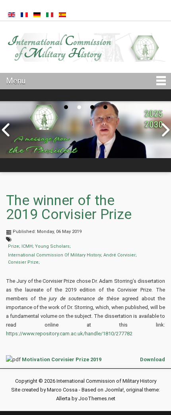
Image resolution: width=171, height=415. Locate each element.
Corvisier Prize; (24, 262)
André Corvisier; (120, 255)
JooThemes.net (96, 398)
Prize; (14, 246)
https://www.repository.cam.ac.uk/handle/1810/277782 (69, 334)
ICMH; (27, 246)
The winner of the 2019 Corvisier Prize (69, 207)
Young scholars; (53, 246)
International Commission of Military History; (55, 255)
